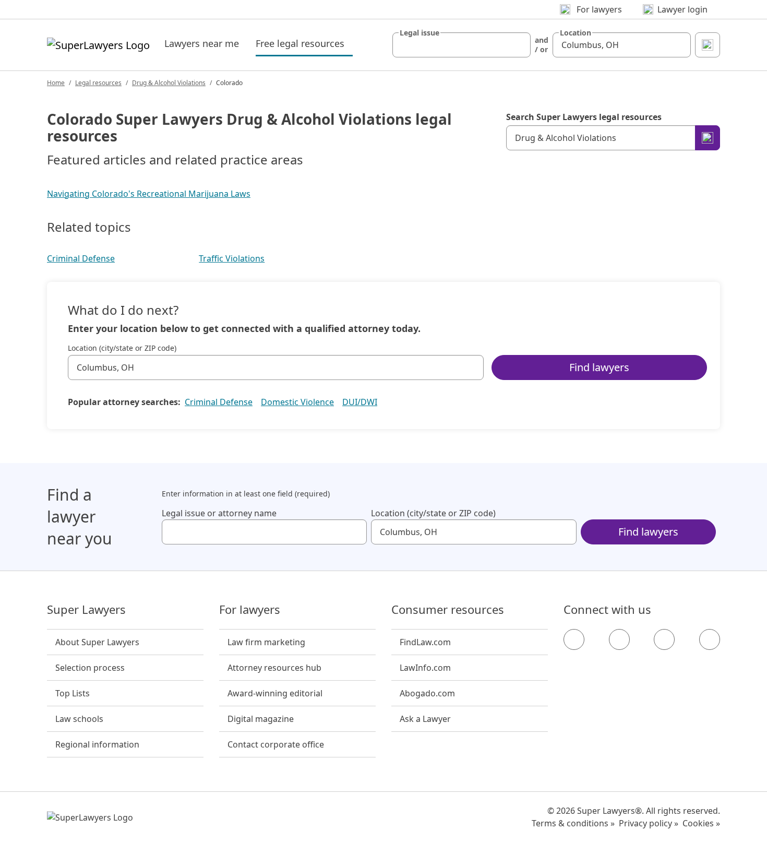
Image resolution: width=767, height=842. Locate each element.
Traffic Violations (232, 258)
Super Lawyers (86, 609)
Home (56, 82)
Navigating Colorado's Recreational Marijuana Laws (148, 193)
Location (575, 33)
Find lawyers (599, 367)
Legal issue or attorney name (219, 513)
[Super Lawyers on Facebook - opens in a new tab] (574, 639)
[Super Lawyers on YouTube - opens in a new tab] (664, 639)
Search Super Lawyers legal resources (584, 117)
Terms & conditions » (573, 823)
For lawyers (249, 609)
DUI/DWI (359, 402)
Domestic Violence (297, 402)
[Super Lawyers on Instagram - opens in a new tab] (619, 639)
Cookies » (701, 823)
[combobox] (461, 44)
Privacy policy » (648, 823)
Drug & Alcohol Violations (169, 82)
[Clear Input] (518, 45)
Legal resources (98, 82)
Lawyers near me (201, 43)
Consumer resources (447, 609)
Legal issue (419, 33)
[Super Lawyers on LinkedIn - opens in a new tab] (709, 639)
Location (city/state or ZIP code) (122, 348)
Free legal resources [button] (304, 43)
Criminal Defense (81, 258)
